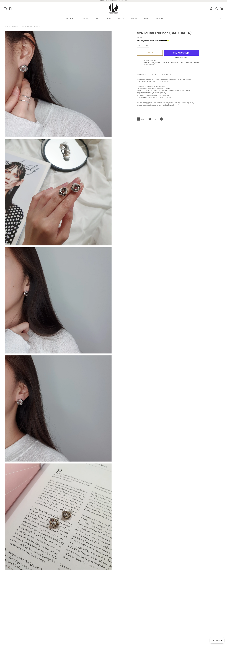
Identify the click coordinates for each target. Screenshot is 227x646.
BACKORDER (15, 26)
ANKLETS (146, 18)
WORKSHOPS (84, 18)
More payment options (181, 57)
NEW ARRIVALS (70, 18)
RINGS (96, 18)
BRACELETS (121, 18)
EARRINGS (108, 18)
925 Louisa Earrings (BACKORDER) (31, 26)
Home (6, 26)
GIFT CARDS (159, 18)
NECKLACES (134, 18)
